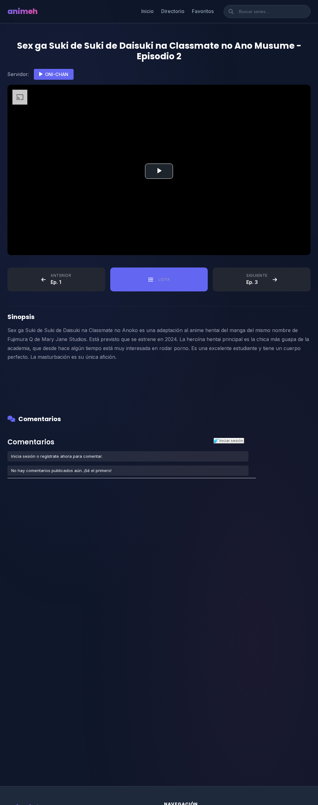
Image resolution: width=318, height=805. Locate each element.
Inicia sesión (23, 456)
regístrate (49, 456)
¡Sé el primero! (97, 470)
